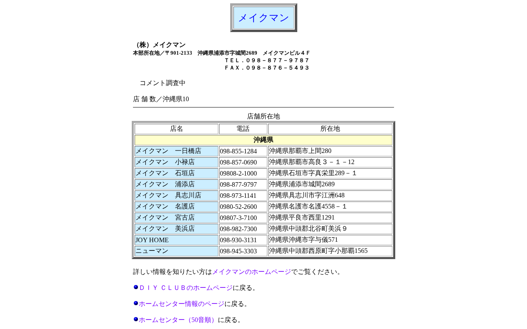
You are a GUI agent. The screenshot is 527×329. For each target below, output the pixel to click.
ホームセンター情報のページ (181, 303)
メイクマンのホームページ (251, 271)
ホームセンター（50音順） (178, 319)
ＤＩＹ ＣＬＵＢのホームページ (186, 287)
